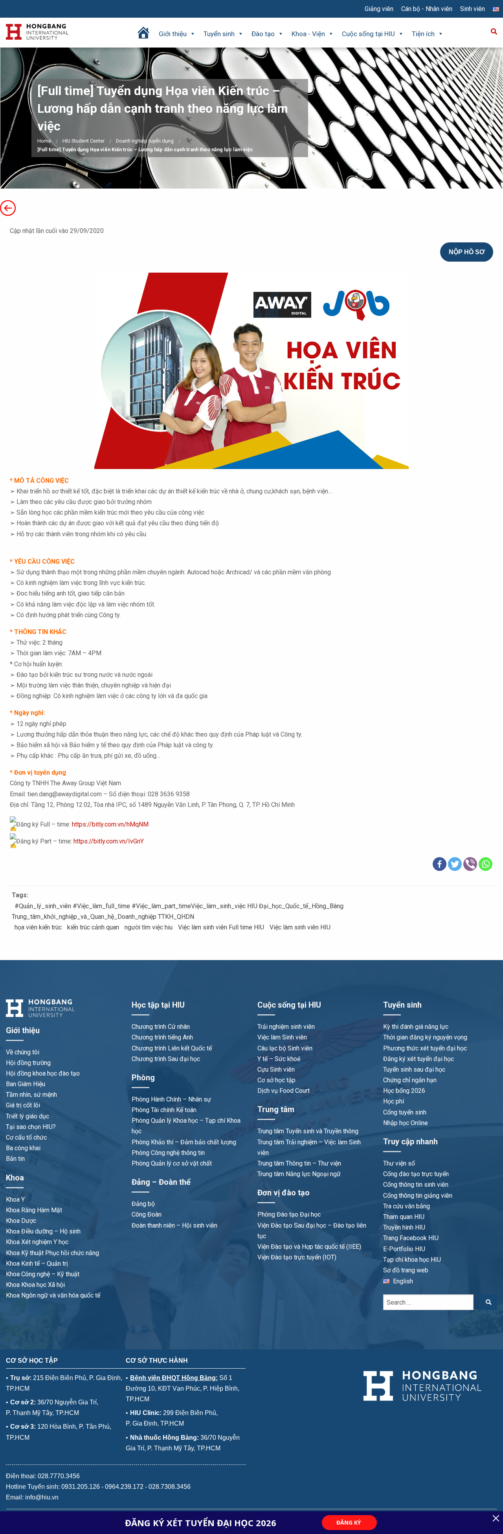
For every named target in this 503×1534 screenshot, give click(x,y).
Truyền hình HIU (404, 1227)
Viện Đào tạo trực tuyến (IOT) (296, 1257)
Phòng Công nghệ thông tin (168, 1152)
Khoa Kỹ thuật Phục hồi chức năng (52, 1253)
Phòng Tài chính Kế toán (164, 1110)
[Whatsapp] (485, 864)
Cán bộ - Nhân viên (426, 9)
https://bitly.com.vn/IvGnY (108, 841)
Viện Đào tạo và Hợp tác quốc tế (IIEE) (309, 1246)
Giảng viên (379, 9)
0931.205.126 (80, 1486)
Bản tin (15, 1158)
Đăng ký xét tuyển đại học (418, 1059)
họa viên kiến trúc (38, 927)
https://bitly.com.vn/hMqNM (110, 824)
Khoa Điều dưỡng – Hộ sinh (43, 1231)
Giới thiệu (173, 34)
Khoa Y (15, 1199)
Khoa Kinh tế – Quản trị (37, 1263)
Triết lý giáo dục (27, 1116)
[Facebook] (439, 864)
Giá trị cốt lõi (23, 1105)
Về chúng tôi (22, 1052)
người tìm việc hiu (149, 927)
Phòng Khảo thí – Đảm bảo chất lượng (184, 1142)
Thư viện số (399, 1163)
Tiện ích (423, 34)
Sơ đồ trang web (405, 1270)
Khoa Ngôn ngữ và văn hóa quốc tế (53, 1295)
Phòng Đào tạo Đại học (289, 1214)
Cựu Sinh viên (276, 1069)
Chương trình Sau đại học (166, 1059)
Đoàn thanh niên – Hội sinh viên (174, 1225)
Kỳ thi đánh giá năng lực (415, 1026)
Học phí (393, 1101)
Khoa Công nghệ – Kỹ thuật (42, 1274)
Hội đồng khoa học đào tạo (43, 1073)
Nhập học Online (405, 1123)
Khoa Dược (21, 1220)
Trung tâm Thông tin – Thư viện (299, 1163)
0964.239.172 (124, 1486)
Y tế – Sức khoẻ (278, 1059)
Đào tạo (263, 34)
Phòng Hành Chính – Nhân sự (171, 1099)
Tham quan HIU (403, 1217)
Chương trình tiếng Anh (162, 1037)
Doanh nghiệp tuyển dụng (145, 141)
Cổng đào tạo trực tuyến (416, 1174)
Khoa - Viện (308, 34)
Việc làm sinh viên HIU (300, 927)
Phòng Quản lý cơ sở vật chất (172, 1163)
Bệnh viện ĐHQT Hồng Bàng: (174, 1378)
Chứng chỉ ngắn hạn (410, 1080)
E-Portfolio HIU (404, 1249)
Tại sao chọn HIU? (31, 1127)
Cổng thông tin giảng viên (417, 1195)
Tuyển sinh (219, 34)
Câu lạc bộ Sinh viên (284, 1048)
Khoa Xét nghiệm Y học (37, 1242)
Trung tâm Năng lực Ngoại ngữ (299, 1174)
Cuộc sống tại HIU (368, 34)
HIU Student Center (83, 141)
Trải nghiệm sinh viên (286, 1026)
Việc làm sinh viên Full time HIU (221, 927)
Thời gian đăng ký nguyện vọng (425, 1037)
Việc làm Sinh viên (282, 1037)
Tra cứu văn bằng (406, 1206)
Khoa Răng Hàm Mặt (34, 1210)
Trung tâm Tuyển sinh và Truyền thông (307, 1131)
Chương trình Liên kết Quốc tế (172, 1048)
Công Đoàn (147, 1214)
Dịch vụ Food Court (283, 1090)
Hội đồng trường (28, 1063)
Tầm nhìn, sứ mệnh (31, 1094)
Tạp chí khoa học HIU (412, 1259)
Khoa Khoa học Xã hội (35, 1284)
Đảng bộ (143, 1204)
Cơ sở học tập (276, 1080)
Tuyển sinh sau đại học (414, 1069)
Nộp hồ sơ (467, 252)
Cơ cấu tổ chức (26, 1137)
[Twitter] (455, 864)
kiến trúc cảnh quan (93, 927)
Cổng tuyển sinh (404, 1112)
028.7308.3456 (170, 1486)
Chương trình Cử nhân (161, 1026)
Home (44, 141)
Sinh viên (472, 9)
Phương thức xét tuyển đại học (425, 1048)
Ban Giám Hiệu (25, 1084)
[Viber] (470, 864)
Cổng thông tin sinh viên (415, 1184)
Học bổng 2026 (404, 1090)
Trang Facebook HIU (411, 1238)
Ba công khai (23, 1148)
